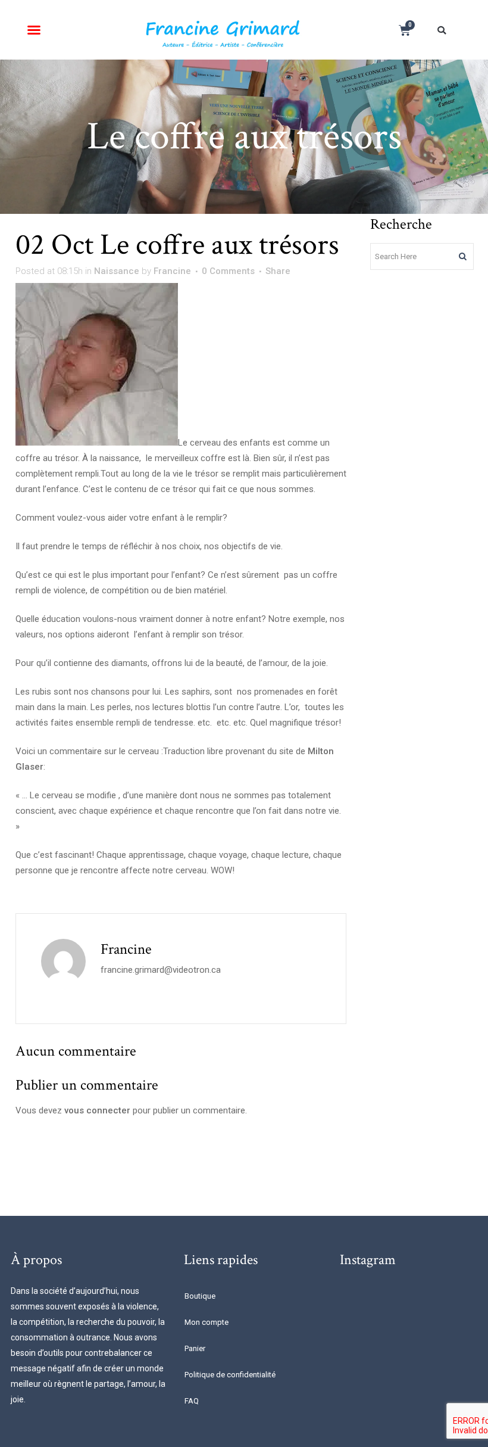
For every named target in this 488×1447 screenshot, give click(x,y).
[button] (34, 30)
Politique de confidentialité (230, 1374)
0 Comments (228, 271)
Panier (194, 1348)
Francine (172, 271)
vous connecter (97, 1110)
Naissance (116, 271)
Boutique (199, 1296)
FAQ (191, 1400)
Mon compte (206, 1322)
